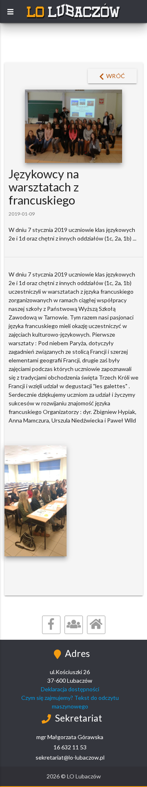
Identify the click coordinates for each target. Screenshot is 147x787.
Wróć (115, 75)
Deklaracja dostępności (70, 689)
